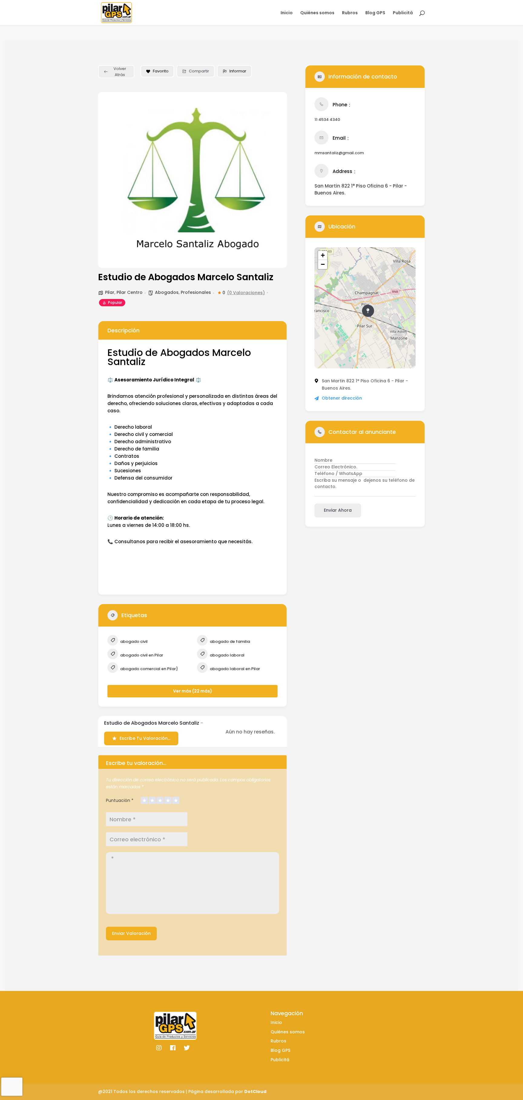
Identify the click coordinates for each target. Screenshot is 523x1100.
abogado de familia (229, 641)
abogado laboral (227, 655)
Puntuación (119, 800)
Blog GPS (375, 13)
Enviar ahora (338, 510)
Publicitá (403, 13)
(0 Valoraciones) (246, 293)
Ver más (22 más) (192, 691)
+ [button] (323, 255)
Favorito (161, 71)
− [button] (323, 264)
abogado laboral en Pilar (234, 669)
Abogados (167, 292)
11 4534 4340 (327, 119)
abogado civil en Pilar (141, 655)
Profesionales (196, 292)
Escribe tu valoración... (145, 738)
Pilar (109, 292)
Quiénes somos (317, 13)
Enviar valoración (131, 933)
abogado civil (133, 641)
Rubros (350, 13)
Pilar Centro (130, 292)
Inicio (287, 13)
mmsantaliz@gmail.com (339, 153)
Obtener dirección (342, 398)
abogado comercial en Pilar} (148, 669)
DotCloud (255, 1091)
